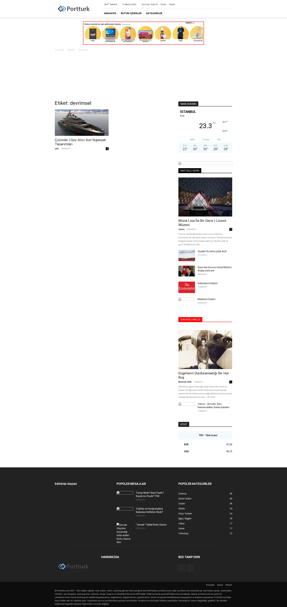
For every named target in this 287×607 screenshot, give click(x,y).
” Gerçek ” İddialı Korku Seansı (151, 524)
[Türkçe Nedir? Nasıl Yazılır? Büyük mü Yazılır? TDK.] (125, 497)
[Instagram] (224, 4)
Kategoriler (154, 13)
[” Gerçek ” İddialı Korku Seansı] (125, 533)
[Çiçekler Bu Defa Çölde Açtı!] (186, 255)
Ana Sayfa (59, 49)
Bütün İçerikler (131, 13)
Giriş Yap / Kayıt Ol (150, 4)
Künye (163, 4)
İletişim (172, 4)
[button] (228, 13)
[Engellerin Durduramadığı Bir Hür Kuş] (205, 349)
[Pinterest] (229, 4)
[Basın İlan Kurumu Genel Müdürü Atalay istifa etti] (186, 271)
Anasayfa (110, 13)
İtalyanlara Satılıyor (208, 283)
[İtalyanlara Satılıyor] (186, 287)
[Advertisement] (143, 76)
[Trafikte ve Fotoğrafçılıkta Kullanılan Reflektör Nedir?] (125, 513)
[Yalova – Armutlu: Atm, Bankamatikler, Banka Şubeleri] (186, 408)
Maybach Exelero (207, 299)
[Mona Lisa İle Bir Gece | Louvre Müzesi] (205, 197)
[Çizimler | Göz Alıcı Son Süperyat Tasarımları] (82, 122)
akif (57, 148)
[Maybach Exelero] (186, 303)
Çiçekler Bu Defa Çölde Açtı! (212, 251)
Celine (181, 229)
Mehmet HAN (184, 382)
